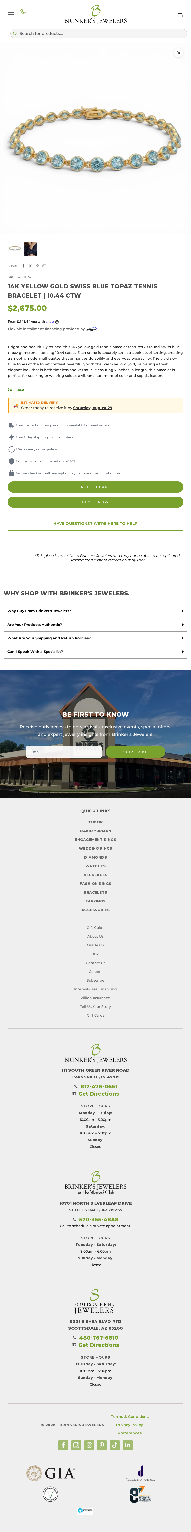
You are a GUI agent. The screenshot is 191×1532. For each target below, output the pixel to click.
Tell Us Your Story (95, 1006)
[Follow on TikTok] (115, 1445)
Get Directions (98, 1093)
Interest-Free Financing (95, 989)
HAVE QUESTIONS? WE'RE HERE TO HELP (95, 523)
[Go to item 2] (31, 248)
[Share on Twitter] (30, 266)
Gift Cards (95, 1015)
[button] (98, 33)
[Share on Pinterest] (37, 266)
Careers (95, 971)
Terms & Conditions (130, 1416)
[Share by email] (44, 266)
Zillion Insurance (95, 998)
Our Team (95, 945)
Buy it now (95, 502)
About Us (95, 936)
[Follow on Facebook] (63, 1445)
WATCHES (95, 866)
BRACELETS (95, 892)
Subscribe (135, 752)
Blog (95, 954)
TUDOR (95, 822)
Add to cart (96, 487)
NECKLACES (96, 875)
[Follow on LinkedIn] (128, 1445)
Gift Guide (96, 927)
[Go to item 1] (15, 248)
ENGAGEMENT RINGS (95, 839)
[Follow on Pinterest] (102, 1445)
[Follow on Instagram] (76, 1445)
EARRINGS (96, 901)
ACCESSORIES (95, 910)
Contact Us (95, 963)
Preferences (130, 1433)
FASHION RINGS (95, 883)
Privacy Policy (129, 1424)
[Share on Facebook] (23, 266)
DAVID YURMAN (95, 831)
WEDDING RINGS (95, 848)
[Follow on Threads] (89, 1445)
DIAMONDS (95, 857)
